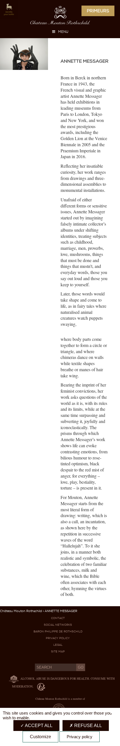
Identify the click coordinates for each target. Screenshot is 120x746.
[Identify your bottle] (7, 10)
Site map (58, 651)
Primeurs (98, 11)
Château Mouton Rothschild (21, 611)
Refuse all (87, 725)
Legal (58, 645)
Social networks (58, 625)
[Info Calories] (13, 679)
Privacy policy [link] (79, 736)
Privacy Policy (58, 638)
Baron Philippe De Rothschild (57, 631)
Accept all (38, 725)
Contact (58, 618)
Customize (40, 736)
